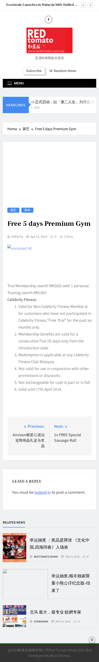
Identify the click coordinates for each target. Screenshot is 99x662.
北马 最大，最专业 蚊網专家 (55, 612)
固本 (27, 210)
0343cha (17, 237)
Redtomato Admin (46, 556)
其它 (13, 210)
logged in (43, 492)
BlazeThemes (60, 655)
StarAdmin (41, 621)
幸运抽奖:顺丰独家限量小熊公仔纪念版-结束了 (70, 583)
